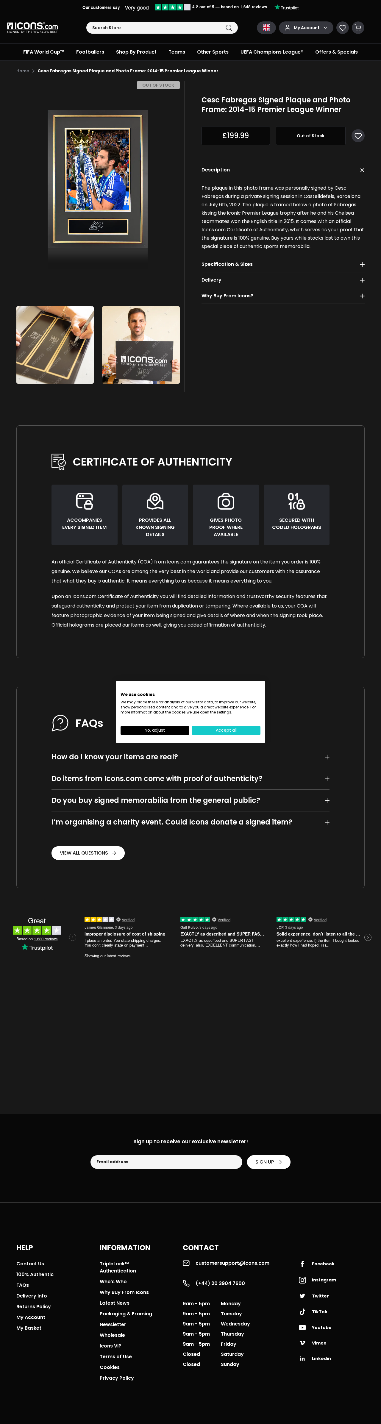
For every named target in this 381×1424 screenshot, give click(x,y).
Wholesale (112, 1335)
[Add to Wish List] (358, 135)
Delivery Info (31, 1295)
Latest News (114, 1303)
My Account (30, 1317)
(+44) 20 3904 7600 (220, 1283)
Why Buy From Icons (124, 1292)
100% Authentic (35, 1274)
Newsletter (113, 1324)
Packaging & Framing (126, 1313)
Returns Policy (33, 1306)
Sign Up (264, 1161)
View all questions (84, 853)
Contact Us (30, 1263)
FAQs (22, 1285)
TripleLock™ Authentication (118, 1267)
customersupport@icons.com (232, 1263)
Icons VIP (110, 1345)
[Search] (229, 28)
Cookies (110, 1367)
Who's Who (113, 1281)
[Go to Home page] (32, 27)
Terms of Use (116, 1356)
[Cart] (358, 27)
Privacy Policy (117, 1378)
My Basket (28, 1328)
